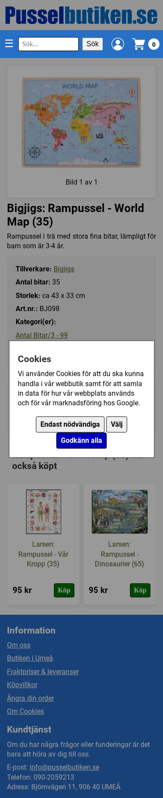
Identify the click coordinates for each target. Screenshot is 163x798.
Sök (92, 44)
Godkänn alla (81, 440)
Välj (117, 424)
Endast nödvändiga (70, 424)
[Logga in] (118, 44)
